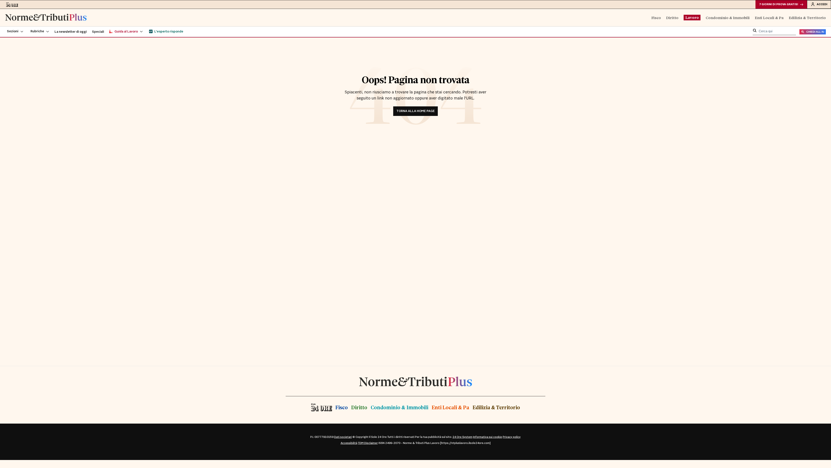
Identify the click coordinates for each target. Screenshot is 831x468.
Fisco (656, 17)
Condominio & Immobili (728, 17)
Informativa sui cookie (487, 437)
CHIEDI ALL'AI (815, 31)
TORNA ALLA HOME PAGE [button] (415, 111)
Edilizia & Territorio (807, 17)
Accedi (822, 4)
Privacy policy (512, 437)
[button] (15, 31)
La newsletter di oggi (71, 32)
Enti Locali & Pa (769, 17)
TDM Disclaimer (368, 443)
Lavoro (692, 17)
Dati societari (343, 437)
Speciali (98, 32)
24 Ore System (462, 437)
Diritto (672, 17)
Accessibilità (349, 443)
